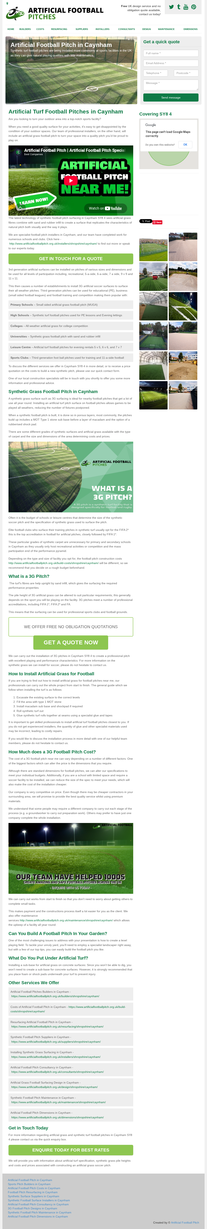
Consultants (126, 29)
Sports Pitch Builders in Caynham (29, 1184)
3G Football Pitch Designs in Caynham (32, 1208)
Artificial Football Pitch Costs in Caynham (34, 1188)
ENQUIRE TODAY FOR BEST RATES (70, 1150)
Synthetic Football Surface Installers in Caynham (39, 1200)
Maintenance (166, 29)
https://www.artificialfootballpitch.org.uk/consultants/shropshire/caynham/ (57, 1071)
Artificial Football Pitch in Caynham (30, 1180)
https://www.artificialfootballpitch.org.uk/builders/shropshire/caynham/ (55, 996)
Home (10, 29)
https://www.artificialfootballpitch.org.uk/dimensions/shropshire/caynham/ (57, 1117)
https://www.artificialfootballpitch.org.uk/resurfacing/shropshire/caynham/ (57, 1026)
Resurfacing (59, 29)
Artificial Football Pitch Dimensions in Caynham (38, 1216)
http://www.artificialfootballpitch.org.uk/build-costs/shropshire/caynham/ (53, 563)
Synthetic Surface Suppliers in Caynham (33, 1196)
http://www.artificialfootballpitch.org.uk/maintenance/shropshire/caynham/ (66, 920)
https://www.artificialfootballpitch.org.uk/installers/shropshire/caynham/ (55, 1056)
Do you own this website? (160, 144)
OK (185, 144)
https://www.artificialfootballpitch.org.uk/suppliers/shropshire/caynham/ (56, 1041)
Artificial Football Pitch (185, 1222)
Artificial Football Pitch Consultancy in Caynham (38, 1204)
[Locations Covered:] (7, 3)
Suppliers (82, 29)
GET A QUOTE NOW (71, 642)
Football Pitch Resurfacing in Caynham (33, 1192)
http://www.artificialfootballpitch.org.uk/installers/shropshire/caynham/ (53, 243)
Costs (40, 29)
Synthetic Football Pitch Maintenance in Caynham (39, 1212)
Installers (102, 29)
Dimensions (190, 29)
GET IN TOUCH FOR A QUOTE (71, 258)
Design (146, 29)
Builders (25, 29)
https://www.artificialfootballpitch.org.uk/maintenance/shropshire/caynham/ (58, 1102)
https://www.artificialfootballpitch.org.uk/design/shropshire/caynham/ (54, 1087)
